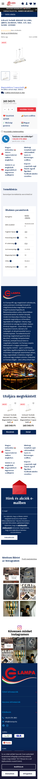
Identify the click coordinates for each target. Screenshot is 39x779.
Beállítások (18, 767)
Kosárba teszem (26, 109)
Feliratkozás (9, 537)
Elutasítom (9, 774)
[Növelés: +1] (12, 109)
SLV (7, 37)
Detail (28, 432)
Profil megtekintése (29, 559)
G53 (26, 232)
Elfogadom (27, 774)
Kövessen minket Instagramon (20, 633)
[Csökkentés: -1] (5, 109)
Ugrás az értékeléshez (9, 33)
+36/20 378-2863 (19, 139)
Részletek (10, 432)
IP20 (26, 243)
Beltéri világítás (27, 217)
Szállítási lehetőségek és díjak (15, 93)
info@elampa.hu (11, 721)
